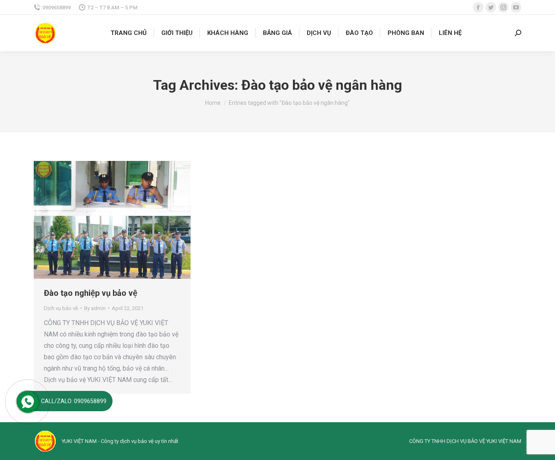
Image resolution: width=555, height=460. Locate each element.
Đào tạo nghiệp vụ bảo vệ (90, 293)
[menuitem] (128, 33)
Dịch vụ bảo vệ (61, 308)
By (95, 308)
